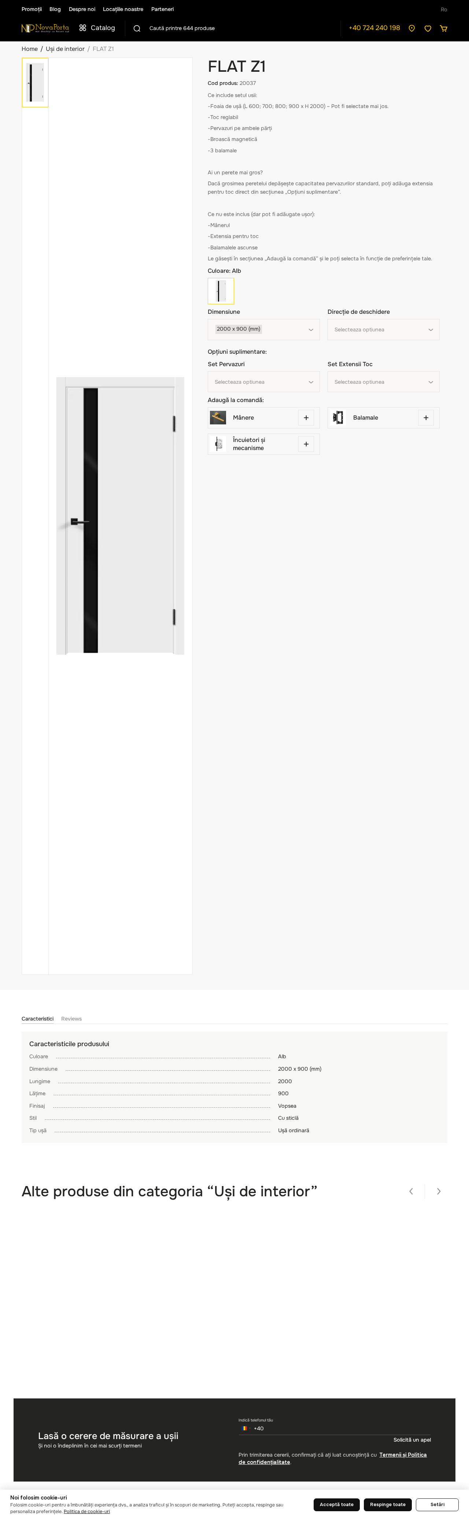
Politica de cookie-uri (87, 1512)
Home (30, 48)
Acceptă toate (337, 1505)
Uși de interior (65, 48)
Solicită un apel (412, 1440)
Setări (437, 1505)
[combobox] (264, 329)
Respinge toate (388, 1505)
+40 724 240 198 (374, 28)
